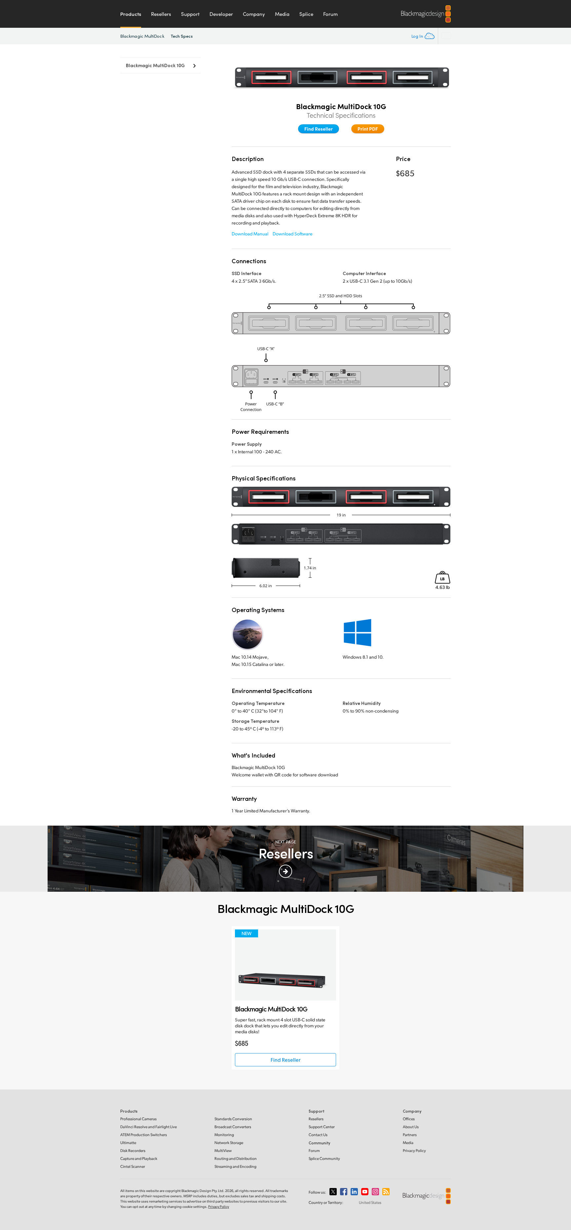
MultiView (223, 1150)
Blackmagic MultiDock (142, 36)
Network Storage (228, 1142)
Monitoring (224, 1134)
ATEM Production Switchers (143, 1134)
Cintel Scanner (132, 1166)
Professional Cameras (138, 1118)
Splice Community (324, 1158)
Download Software (293, 233)
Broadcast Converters (232, 1126)
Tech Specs (182, 36)
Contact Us (318, 1134)
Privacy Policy (414, 1150)
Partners (410, 1134)
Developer (221, 14)
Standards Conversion (233, 1118)
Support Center (322, 1126)
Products (130, 14)
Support (190, 14)
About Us (411, 1126)
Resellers (161, 14)
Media (282, 14)
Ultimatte (128, 1142)
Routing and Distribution (235, 1158)
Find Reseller (318, 128)
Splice (306, 14)
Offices (409, 1118)
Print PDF (368, 128)
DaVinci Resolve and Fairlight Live (148, 1126)
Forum (330, 14)
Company (254, 14)
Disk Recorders (132, 1150)
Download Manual (250, 233)
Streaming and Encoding (235, 1166)
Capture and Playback (138, 1158)
